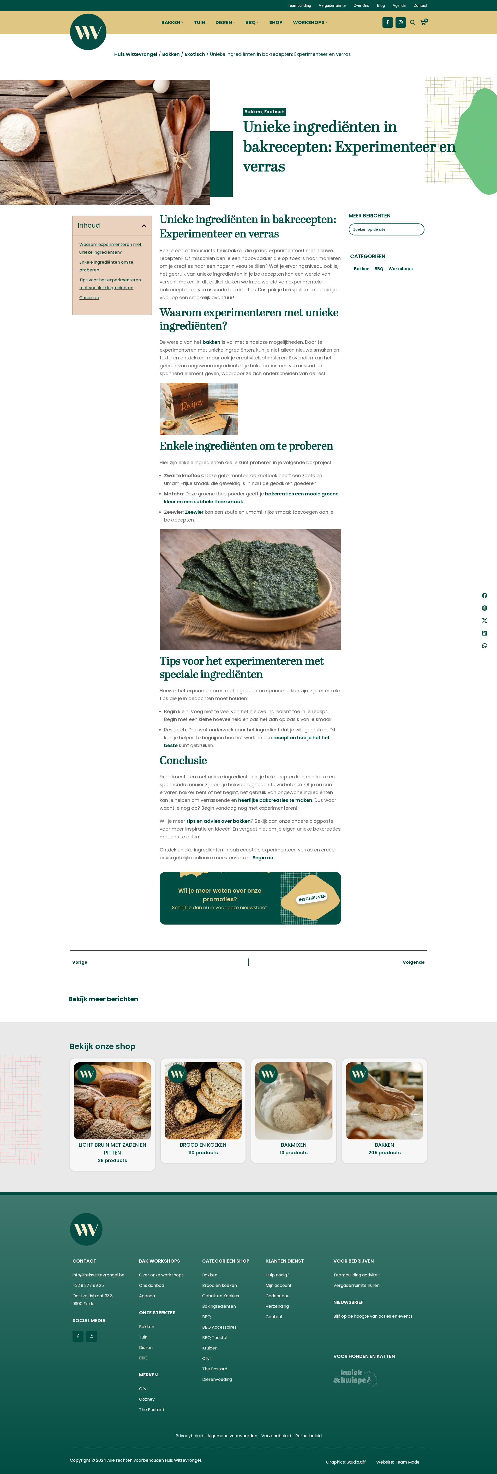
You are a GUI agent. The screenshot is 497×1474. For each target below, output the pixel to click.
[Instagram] (91, 1317)
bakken (211, 323)
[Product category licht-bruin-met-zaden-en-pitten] (112, 1095)
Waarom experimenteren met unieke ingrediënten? (110, 229)
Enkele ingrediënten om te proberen (106, 247)
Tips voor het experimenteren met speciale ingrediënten (110, 265)
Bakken (253, 92)
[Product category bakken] (384, 1091)
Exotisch (274, 92)
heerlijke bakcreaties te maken (275, 781)
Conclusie (89, 279)
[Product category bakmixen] (293, 1091)
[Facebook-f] (78, 1317)
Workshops (400, 250)
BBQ (379, 250)
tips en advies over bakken (219, 802)
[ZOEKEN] (418, 210)
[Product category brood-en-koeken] (203, 1091)
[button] (484, 595)
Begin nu (263, 838)
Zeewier (194, 493)
